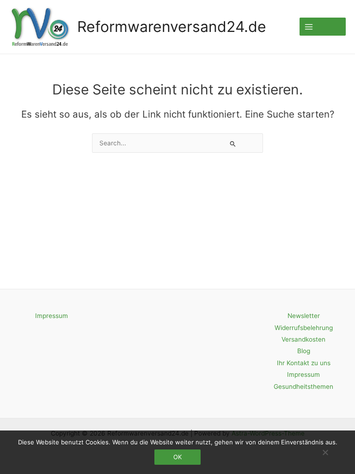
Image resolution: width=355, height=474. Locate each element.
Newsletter (304, 315)
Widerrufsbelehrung (304, 327)
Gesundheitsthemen (303, 386)
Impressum (51, 315)
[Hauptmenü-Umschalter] (323, 27)
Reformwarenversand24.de (171, 27)
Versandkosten (303, 339)
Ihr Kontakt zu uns (304, 363)
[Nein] (325, 452)
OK (177, 457)
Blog (303, 351)
